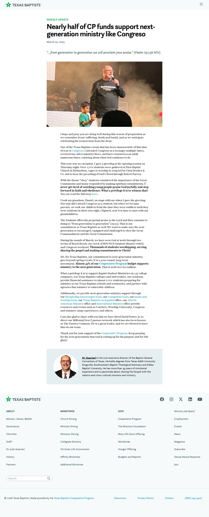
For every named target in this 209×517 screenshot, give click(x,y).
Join (176, 464)
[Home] (23, 4)
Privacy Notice (145, 498)
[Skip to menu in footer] (201, 4)
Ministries (67, 411)
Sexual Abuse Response (187, 456)
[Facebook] (163, 399)
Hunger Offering (127, 449)
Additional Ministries (71, 464)
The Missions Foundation (132, 426)
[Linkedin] (190, 399)
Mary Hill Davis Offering (131, 434)
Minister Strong (69, 426)
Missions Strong (69, 434)
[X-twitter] (181, 399)
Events (178, 426)
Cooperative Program (114, 333)
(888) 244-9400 (193, 498)
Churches (11, 434)
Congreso (77, 150)
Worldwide (124, 441)
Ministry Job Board (184, 411)
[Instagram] (171, 399)
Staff (9, 441)
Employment (181, 418)
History (10, 456)
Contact (169, 498)
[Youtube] (200, 399)
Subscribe (179, 449)
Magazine (179, 441)
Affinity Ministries (70, 456)
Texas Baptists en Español (98, 300)
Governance (12, 426)
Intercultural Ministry (109, 303)
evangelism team (118, 296)
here (95, 194)
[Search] (49, 478)
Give (121, 411)
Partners (11, 464)
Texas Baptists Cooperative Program (74, 498)
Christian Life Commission (75, 449)
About (10, 411)
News (177, 434)
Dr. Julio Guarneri (15, 449)
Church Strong (68, 418)
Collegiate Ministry (70, 441)
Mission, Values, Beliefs (19, 418)
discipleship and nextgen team (83, 296)
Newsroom (120, 498)
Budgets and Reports (129, 456)
